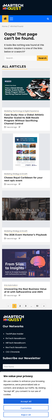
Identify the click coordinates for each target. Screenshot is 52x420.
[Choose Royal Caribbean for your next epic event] (26, 151)
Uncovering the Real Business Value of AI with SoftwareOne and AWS (25, 290)
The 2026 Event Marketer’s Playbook (25, 234)
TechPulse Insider (14, 333)
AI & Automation (11, 285)
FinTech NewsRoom (16, 338)
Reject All (26, 414)
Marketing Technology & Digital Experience (21, 111)
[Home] (5, 19)
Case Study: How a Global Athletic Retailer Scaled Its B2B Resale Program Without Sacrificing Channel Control (24, 119)
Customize (26, 408)
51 (37, 306)
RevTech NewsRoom (16, 347)
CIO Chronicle (13, 351)
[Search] (48, 19)
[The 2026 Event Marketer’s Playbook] (26, 209)
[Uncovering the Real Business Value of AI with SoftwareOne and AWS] (26, 263)
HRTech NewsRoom (16, 342)
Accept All (26, 401)
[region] (26, 396)
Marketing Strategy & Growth (15, 174)
